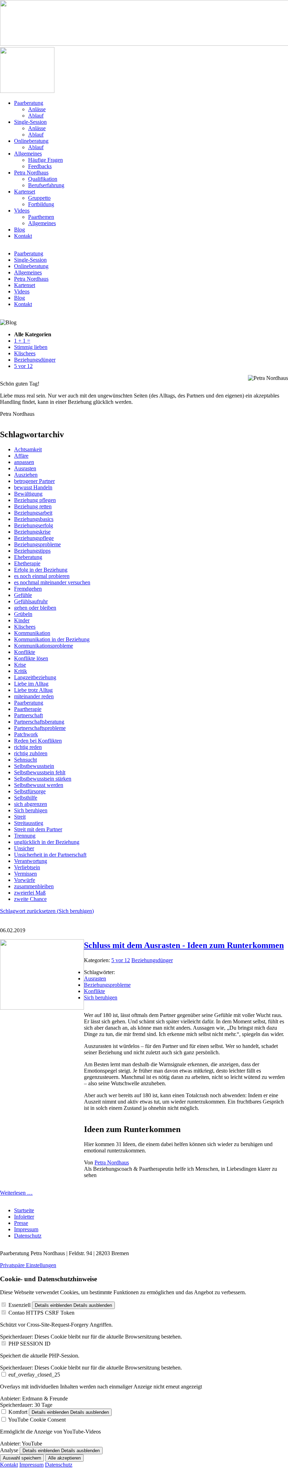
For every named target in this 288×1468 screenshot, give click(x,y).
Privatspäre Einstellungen (28, 1265)
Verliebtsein (27, 867)
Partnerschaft (28, 715)
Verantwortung (30, 861)
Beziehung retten (33, 506)
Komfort (17, 1412)
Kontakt (23, 304)
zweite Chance (30, 899)
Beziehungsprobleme (37, 544)
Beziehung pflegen (35, 500)
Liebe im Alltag (31, 684)
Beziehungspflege (34, 538)
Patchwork (26, 734)
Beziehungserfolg (33, 525)
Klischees (24, 627)
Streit (20, 817)
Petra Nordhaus (31, 279)
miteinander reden (34, 696)
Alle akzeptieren (64, 1458)
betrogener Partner (34, 481)
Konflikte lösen (31, 658)
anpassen (24, 462)
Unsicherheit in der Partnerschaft (50, 855)
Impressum (26, 1229)
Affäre (21, 456)
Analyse (9, 1450)
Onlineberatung (31, 266)
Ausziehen (26, 475)
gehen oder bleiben (35, 608)
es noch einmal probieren (42, 576)
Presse (21, 1223)
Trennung (24, 836)
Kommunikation (32, 633)
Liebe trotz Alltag (33, 690)
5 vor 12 (120, 960)
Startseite (24, 1210)
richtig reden (28, 747)
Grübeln (23, 614)
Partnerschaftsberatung (39, 722)
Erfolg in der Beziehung (40, 570)
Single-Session (30, 260)
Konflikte (24, 652)
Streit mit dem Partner (38, 829)
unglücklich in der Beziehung (46, 842)
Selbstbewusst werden (38, 785)
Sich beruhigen (30, 810)
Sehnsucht (25, 760)
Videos (22, 291)
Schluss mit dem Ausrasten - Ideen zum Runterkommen (184, 945)
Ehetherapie (27, 563)
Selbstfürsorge (30, 791)
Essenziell (19, 1305)
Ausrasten (25, 468)
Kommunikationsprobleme (43, 646)
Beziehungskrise (32, 532)
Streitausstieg (28, 823)
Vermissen (25, 874)
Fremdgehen (28, 589)
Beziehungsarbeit (33, 513)
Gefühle (23, 595)
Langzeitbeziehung (35, 677)
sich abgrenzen (30, 804)
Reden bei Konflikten (38, 741)
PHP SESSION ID (29, 1344)
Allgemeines (28, 272)
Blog (19, 298)
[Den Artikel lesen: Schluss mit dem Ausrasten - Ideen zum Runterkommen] (42, 1008)
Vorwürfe (24, 880)
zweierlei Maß (30, 893)
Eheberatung (28, 557)
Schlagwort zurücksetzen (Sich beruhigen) (47, 911)
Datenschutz (27, 1236)
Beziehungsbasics (33, 519)
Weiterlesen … (16, 1193)
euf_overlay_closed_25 (34, 1375)
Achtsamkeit (28, 449)
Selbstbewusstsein (34, 766)
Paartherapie (27, 709)
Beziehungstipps (32, 551)
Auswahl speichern (22, 1458)
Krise (20, 665)
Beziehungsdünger (152, 960)
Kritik (20, 671)
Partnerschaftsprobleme (40, 728)
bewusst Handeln (33, 487)
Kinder (22, 620)
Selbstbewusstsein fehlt (39, 772)
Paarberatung (28, 253)
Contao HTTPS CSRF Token (41, 1313)
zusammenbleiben (34, 886)
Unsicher (24, 848)
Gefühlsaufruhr (31, 601)
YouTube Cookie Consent (37, 1420)
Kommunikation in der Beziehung (52, 639)
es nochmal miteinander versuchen (52, 582)
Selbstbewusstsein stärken (42, 779)
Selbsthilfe (25, 798)
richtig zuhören (30, 753)
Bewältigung (28, 494)
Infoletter (24, 1217)
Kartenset (24, 285)
